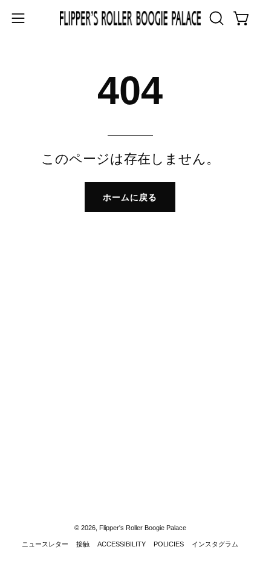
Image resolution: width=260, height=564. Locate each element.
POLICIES (169, 544)
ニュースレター (45, 544)
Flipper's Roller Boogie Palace (142, 527)
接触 (82, 544)
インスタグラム (215, 544)
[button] (215, 18)
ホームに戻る (130, 197)
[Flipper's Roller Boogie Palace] (130, 18)
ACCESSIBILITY (121, 544)
